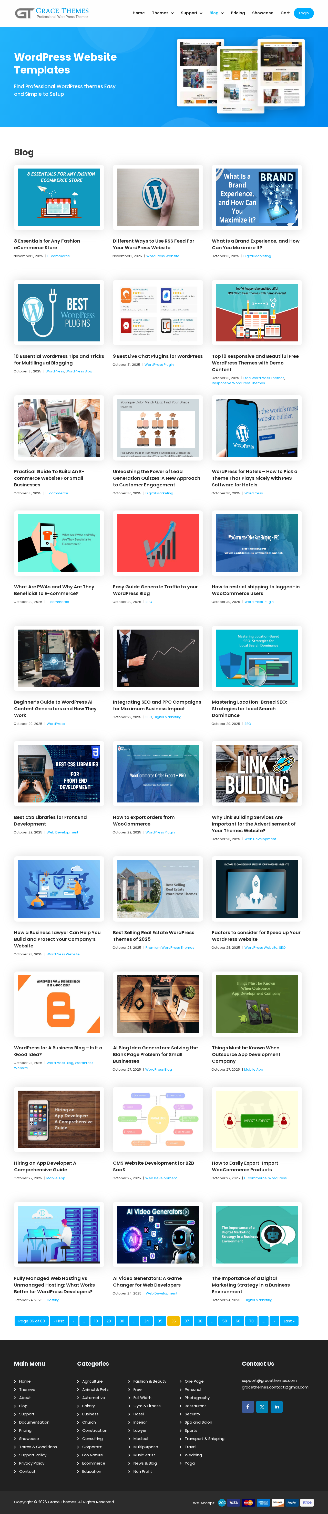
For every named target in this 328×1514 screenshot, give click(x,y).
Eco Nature (92, 1455)
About (25, 1397)
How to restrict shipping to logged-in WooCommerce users (256, 590)
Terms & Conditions (38, 1446)
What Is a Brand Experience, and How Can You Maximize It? (256, 244)
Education (91, 1471)
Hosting (53, 1300)
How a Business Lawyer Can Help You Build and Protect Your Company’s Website (57, 939)
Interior (140, 1422)
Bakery (88, 1405)
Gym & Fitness (147, 1405)
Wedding (193, 1455)
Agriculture (92, 1381)
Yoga (190, 1463)
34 (146, 1321)
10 (96, 1321)
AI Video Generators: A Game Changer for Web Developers (147, 1281)
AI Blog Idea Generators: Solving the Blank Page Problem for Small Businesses (155, 1054)
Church (89, 1422)
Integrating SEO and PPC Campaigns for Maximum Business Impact (157, 705)
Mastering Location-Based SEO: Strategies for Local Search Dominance (249, 708)
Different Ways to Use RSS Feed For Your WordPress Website (153, 244)
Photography (197, 1397)
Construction (94, 1430)
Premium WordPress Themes (170, 947)
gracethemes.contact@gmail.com (275, 1387)
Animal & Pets (95, 1389)
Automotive (93, 1397)
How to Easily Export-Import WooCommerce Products (245, 1166)
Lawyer (140, 1430)
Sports (191, 1430)
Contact (27, 1471)
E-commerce (58, 256)
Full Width (142, 1397)
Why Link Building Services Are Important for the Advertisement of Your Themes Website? (254, 824)
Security (192, 1414)
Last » (289, 1321)
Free (138, 1389)
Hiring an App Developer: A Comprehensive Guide (45, 1166)
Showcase (262, 13)
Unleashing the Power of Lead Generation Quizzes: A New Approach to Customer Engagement (156, 478)
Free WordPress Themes (263, 377)
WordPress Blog (79, 371)
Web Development (62, 832)
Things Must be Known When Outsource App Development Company (246, 1054)
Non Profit (143, 1471)
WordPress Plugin (159, 364)
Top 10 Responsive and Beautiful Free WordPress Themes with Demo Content (255, 363)
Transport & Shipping (204, 1438)
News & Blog (145, 1463)
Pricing (238, 13)
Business (90, 1414)
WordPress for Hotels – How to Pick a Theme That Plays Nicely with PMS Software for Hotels (255, 478)
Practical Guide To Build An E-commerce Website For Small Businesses (49, 478)
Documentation (34, 1422)
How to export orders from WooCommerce (144, 820)
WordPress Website (162, 256)
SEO (149, 601)
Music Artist (144, 1455)
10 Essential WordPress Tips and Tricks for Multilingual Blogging (59, 359)
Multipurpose (146, 1446)
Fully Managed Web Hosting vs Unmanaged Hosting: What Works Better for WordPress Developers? (54, 1285)
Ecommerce (93, 1463)
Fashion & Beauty (150, 1381)
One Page (194, 1381)
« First (59, 1321)
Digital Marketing (257, 256)
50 (224, 1321)
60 (238, 1321)
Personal (193, 1389)
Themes (160, 13)
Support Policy (32, 1455)
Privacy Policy (31, 1463)
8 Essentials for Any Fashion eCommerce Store (47, 244)
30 (122, 1321)
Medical (141, 1438)
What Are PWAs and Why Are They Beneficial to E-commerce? (54, 590)
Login (304, 13)
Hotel (139, 1414)
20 (109, 1321)
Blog (214, 13)
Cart (285, 13)
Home (139, 13)
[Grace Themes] (52, 15)
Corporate (92, 1446)
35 (160, 1321)
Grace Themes (62, 1502)
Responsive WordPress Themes (238, 383)
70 (251, 1321)
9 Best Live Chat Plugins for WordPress (158, 356)
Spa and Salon (198, 1422)
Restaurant (195, 1405)
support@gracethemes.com (269, 1380)
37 (186, 1321)
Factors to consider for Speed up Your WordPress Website (256, 935)
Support (189, 13)
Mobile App (253, 1069)
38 (200, 1321)
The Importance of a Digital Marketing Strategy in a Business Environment (251, 1285)
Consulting (92, 1438)
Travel (190, 1446)
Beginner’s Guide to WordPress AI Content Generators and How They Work (55, 708)
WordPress (55, 371)
